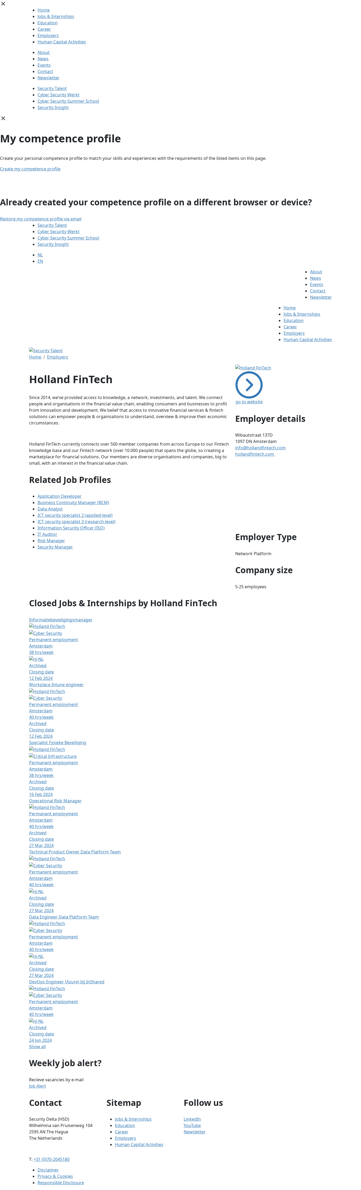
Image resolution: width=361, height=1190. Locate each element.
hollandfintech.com (255, 454)
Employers (48, 35)
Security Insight (53, 107)
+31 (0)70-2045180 (52, 1159)
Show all (37, 1046)
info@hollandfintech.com (260, 448)
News (43, 59)
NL (40, 255)
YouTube (192, 1125)
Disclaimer (48, 1170)
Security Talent (52, 88)
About (44, 52)
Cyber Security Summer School (68, 101)
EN (40, 261)
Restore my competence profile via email (40, 219)
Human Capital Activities (62, 42)
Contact (45, 71)
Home (44, 10)
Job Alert (37, 1086)
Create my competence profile (30, 169)
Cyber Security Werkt (59, 95)
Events (44, 65)
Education (48, 23)
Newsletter (48, 78)
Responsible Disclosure (61, 1183)
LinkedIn (192, 1119)
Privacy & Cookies (55, 1176)
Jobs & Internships (56, 16)
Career (44, 29)
